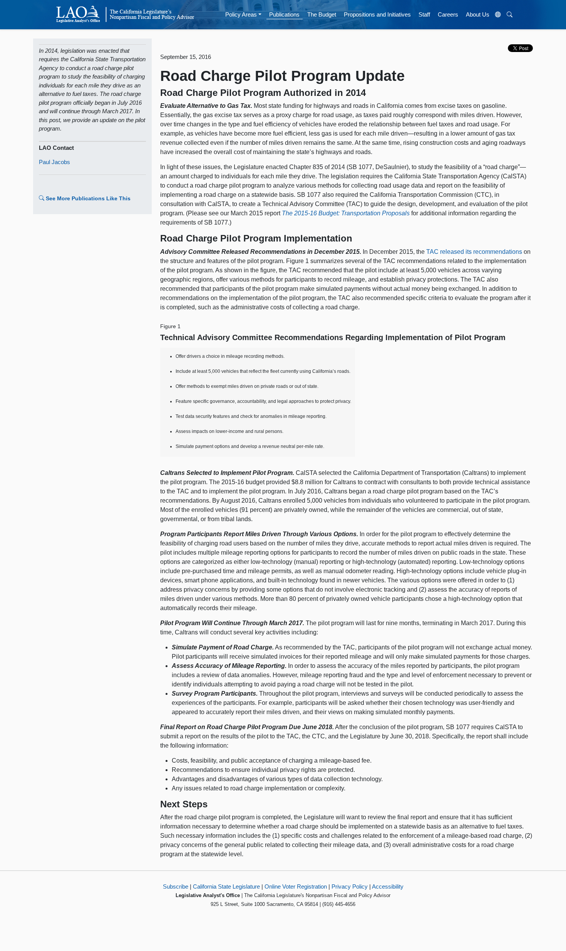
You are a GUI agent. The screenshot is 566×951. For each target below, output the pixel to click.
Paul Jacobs (54, 162)
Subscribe (175, 886)
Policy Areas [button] (241, 14)
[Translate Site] (498, 14)
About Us (477, 14)
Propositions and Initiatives (377, 14)
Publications (284, 14)
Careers (448, 14)
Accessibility (388, 886)
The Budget (321, 14)
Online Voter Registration (296, 886)
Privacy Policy (350, 886)
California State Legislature (226, 886)
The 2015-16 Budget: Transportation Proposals (346, 213)
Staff (424, 14)
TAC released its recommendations (474, 251)
